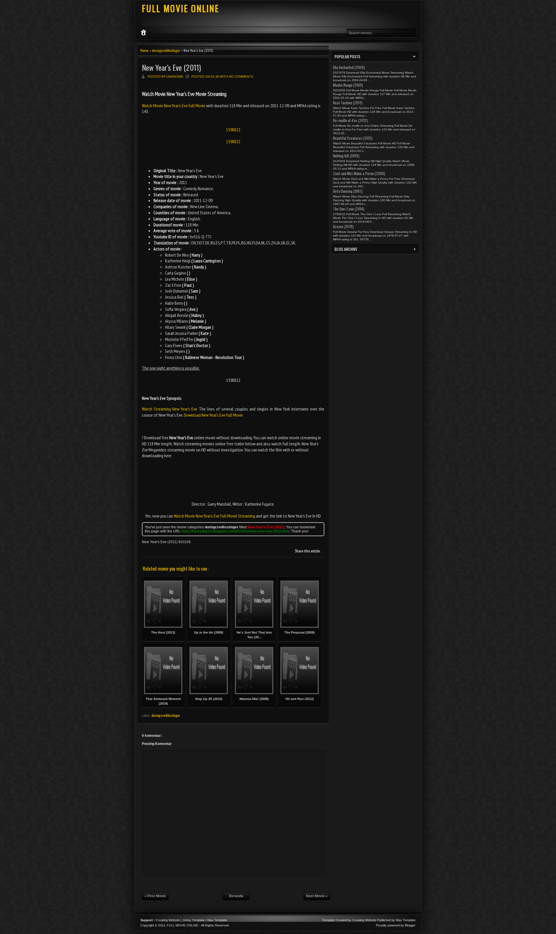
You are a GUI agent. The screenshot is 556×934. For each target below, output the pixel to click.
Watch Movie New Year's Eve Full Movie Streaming (214, 516)
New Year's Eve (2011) (171, 67)
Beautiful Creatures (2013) (352, 138)
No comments (241, 76)
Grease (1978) (343, 226)
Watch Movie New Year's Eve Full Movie (174, 105)
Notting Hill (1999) (346, 156)
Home (144, 50)
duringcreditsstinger (166, 50)
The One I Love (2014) (348, 209)
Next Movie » (317, 896)
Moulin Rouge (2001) (348, 85)
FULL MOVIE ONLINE (180, 8)
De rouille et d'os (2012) (350, 120)
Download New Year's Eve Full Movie (213, 415)
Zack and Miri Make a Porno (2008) (359, 173)
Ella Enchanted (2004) (349, 67)
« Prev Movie (155, 896)
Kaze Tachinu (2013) (348, 103)
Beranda (236, 896)
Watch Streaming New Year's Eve (169, 409)
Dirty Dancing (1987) (348, 191)
